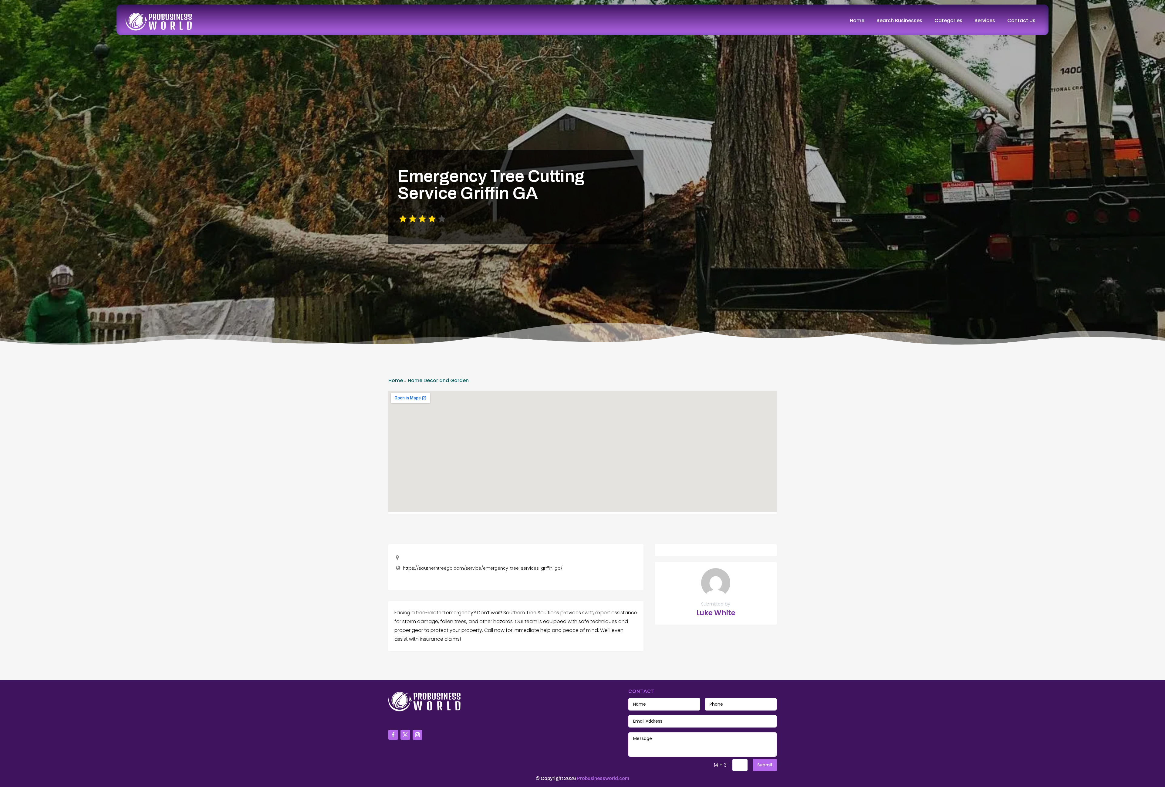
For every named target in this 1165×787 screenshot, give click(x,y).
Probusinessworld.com (603, 778)
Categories (948, 20)
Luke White (715, 613)
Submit (764, 765)
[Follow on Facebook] (393, 735)
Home (857, 20)
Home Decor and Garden (438, 380)
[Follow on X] (405, 735)
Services (984, 20)
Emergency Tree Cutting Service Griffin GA (491, 184)
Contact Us (1021, 20)
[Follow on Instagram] (417, 735)
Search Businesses (899, 20)
